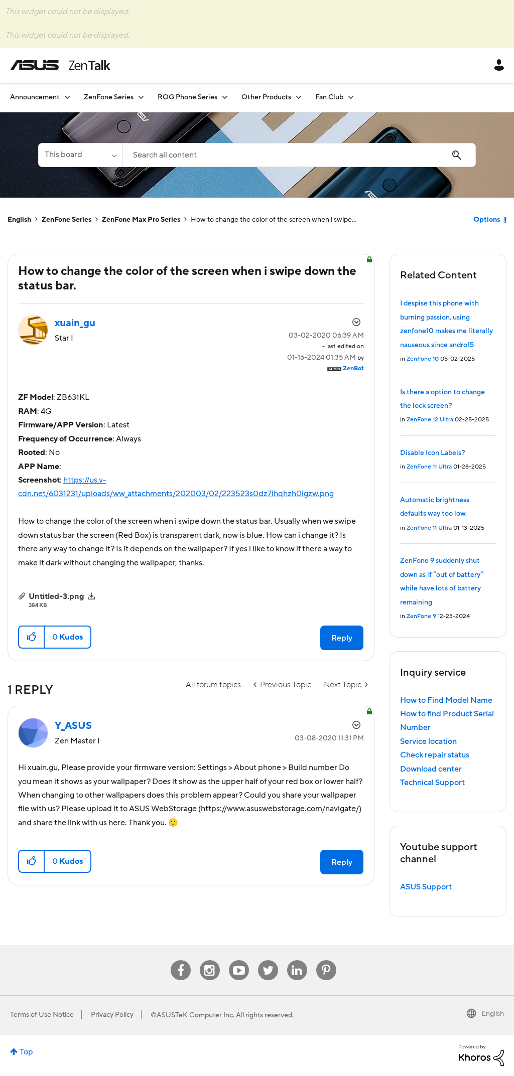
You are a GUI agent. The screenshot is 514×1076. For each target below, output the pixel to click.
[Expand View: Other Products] (299, 97)
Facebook (181, 960)
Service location (428, 741)
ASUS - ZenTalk (60, 65)
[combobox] (299, 155)
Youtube (238, 960)
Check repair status (434, 755)
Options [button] (486, 219)
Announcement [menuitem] (35, 97)
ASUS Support (426, 887)
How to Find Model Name (446, 700)
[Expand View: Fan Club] (351, 97)
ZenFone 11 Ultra (429, 467)
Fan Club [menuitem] (329, 97)
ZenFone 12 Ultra (430, 419)
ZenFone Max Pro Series (141, 219)
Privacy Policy (112, 1014)
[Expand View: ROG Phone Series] (225, 97)
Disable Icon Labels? (432, 452)
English (19, 219)
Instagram (209, 960)
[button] (32, 637)
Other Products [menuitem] (266, 97)
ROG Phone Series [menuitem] (187, 97)
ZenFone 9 (421, 616)
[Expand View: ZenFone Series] (141, 97)
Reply (341, 638)
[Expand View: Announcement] (67, 97)
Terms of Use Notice (42, 1014)
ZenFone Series (66, 219)
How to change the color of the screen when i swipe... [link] (274, 219)
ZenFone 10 (423, 359)
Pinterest (326, 960)
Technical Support (432, 783)
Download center (431, 769)
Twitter (268, 960)
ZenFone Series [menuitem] (109, 97)
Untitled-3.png (56, 596)
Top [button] (26, 1052)
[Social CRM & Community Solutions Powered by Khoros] (481, 1055)
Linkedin (297, 960)
